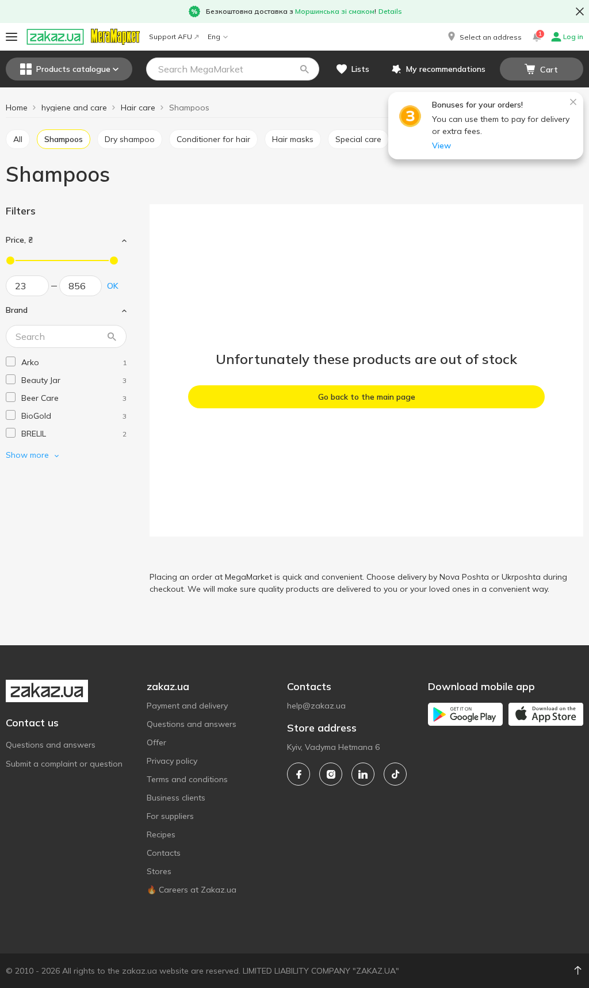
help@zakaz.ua (316, 705)
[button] (484, 36)
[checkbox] (11, 361)
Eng (214, 36)
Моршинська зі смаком (334, 11)
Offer (156, 742)
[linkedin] (362, 774)
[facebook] (298, 774)
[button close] (580, 11)
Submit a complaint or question (64, 764)
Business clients (176, 797)
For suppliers (170, 816)
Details (390, 11)
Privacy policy (172, 761)
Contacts (164, 853)
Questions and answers (50, 745)
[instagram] (330, 774)
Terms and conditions (187, 779)
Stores (159, 871)
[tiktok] (395, 774)
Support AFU (170, 36)
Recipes (161, 834)
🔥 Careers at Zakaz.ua (191, 889)
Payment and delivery (187, 705)
